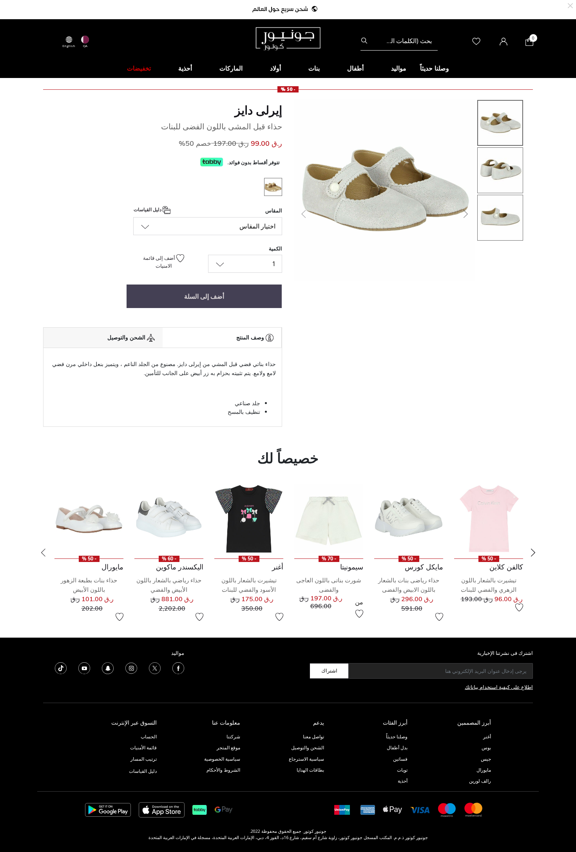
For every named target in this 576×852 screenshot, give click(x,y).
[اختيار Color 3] (270, 188)
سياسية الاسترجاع (306, 759)
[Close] (570, 5)
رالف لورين (480, 781)
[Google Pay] (223, 809)
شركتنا (233, 736)
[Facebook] (178, 667)
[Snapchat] (108, 667)
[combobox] (399, 41)
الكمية (275, 248)
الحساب (149, 736)
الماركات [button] (231, 68)
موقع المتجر (228, 747)
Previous (43, 552)
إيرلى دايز (258, 110)
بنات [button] (314, 68)
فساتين (400, 759)
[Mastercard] (473, 809)
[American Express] (367, 809)
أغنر (487, 736)
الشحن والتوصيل (307, 747)
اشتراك (329, 670)
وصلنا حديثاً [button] (434, 68)
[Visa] (420, 809)
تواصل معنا (313, 736)
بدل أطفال (397, 747)
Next (533, 552)
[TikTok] (61, 667)
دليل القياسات (148, 210)
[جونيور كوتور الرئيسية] (288, 38)
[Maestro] (447, 809)
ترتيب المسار (143, 759)
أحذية (403, 781)
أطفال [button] (355, 68)
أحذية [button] (185, 68)
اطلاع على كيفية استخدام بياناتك (499, 687)
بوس (486, 747)
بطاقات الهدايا (310, 770)
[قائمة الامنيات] (519, 607)
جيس (486, 759)
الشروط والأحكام (223, 770)
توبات (402, 770)
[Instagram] (131, 667)
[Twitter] (155, 667)
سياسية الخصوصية (222, 759)
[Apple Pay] (392, 809)
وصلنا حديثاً (397, 736)
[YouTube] (84, 667)
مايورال (483, 770)
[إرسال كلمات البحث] (364, 41)
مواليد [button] (398, 68)
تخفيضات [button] (139, 68)
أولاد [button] (275, 68)
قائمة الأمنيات (143, 747)
